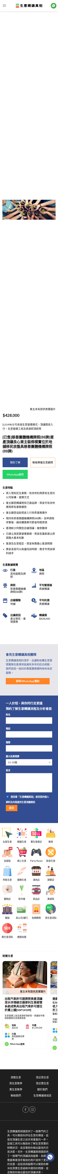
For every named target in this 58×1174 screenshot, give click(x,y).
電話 (8, 728)
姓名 (8, 714)
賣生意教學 (15, 1089)
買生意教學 (15, 1083)
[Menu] (4, 5)
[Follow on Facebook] (25, 1109)
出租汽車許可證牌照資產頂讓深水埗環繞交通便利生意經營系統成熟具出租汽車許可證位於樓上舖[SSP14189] (23, 1004)
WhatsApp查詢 (17, 1044)
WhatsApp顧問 (15, 474)
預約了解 (15, 462)
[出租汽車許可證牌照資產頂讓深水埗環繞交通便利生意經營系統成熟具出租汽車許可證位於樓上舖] (25, 977)
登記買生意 (42, 1077)
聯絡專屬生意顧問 (42, 462)
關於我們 (42, 1089)
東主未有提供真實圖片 (33, 991)
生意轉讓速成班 (42, 1095)
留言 (8, 770)
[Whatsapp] (50, 1157)
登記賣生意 (42, 1083)
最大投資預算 (12, 756)
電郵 (8, 742)
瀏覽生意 (16, 1077)
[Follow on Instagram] (32, 1109)
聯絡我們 (16, 1095)
